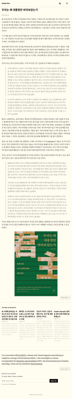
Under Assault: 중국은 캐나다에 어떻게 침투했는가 (62, 314)
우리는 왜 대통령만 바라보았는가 (20, 10)
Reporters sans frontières (26, 361)
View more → (65, 297)
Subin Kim (6, 3)
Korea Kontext (36, 364)
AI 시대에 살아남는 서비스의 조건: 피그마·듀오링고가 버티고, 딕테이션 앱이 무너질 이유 (10, 315)
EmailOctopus (12, 384)
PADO (23, 355)
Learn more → (64, 369)
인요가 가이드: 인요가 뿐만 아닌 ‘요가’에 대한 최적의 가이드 (45, 314)
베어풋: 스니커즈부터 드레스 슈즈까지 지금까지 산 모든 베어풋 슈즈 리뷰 (27, 315)
